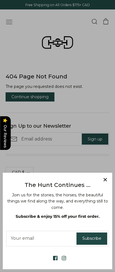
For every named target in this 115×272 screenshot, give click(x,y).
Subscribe (91, 238)
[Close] (105, 180)
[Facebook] (53, 257)
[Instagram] (62, 257)
